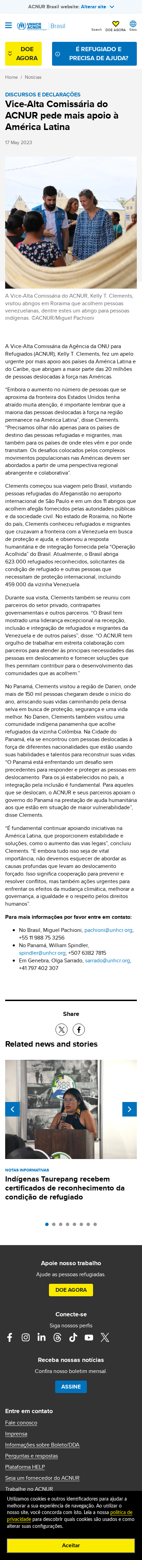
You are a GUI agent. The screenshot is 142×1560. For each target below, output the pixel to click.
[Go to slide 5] (76, 1226)
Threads (57, 1337)
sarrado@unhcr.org (107, 960)
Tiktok (73, 1337)
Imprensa (16, 1434)
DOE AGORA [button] (115, 29)
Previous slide (12, 1109)
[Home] (40, 26)
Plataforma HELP (25, 1467)
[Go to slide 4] (69, 1226)
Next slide (129, 1109)
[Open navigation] (8, 25)
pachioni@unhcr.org (108, 930)
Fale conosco (21, 1423)
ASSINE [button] (71, 1387)
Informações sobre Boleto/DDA (42, 1445)
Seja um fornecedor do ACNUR (42, 1478)
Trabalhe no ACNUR (29, 1489)
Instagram (25, 1337)
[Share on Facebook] (79, 1030)
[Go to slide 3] (62, 1226)
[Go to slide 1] (48, 1226)
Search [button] (96, 29)
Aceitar (71, 1545)
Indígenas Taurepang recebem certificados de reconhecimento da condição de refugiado (65, 1188)
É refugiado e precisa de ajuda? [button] (98, 53)
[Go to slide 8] (96, 1226)
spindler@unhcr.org (42, 953)
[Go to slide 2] (55, 1226)
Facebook (9, 1337)
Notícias (33, 77)
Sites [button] (133, 29)
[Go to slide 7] (90, 1226)
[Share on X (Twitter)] (61, 1030)
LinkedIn (41, 1337)
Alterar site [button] (93, 6)
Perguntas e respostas (31, 1456)
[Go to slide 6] (83, 1226)
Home (11, 77)
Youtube (88, 1337)
